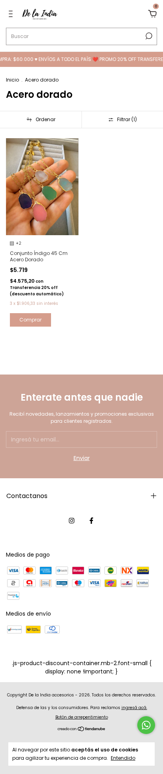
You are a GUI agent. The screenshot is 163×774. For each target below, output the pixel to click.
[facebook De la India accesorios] (91, 521)
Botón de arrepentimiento (81, 717)
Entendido (123, 758)
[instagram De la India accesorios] (71, 521)
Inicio (12, 79)
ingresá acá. (134, 708)
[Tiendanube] (81, 730)
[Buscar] (148, 36)
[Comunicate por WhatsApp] (146, 725)
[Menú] (12, 14)
